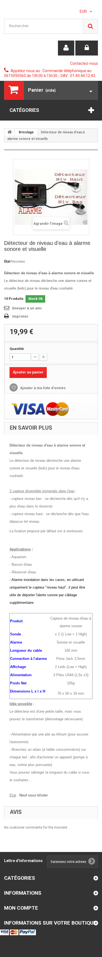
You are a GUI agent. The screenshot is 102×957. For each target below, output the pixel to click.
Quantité (17, 349)
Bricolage (26, 132)
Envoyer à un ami (27, 308)
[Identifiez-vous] (86, 48)
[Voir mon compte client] (66, 48)
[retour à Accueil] (9, 132)
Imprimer (20, 316)
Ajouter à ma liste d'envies (42, 388)
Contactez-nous (84, 63)
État (7, 261)
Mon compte (21, 908)
